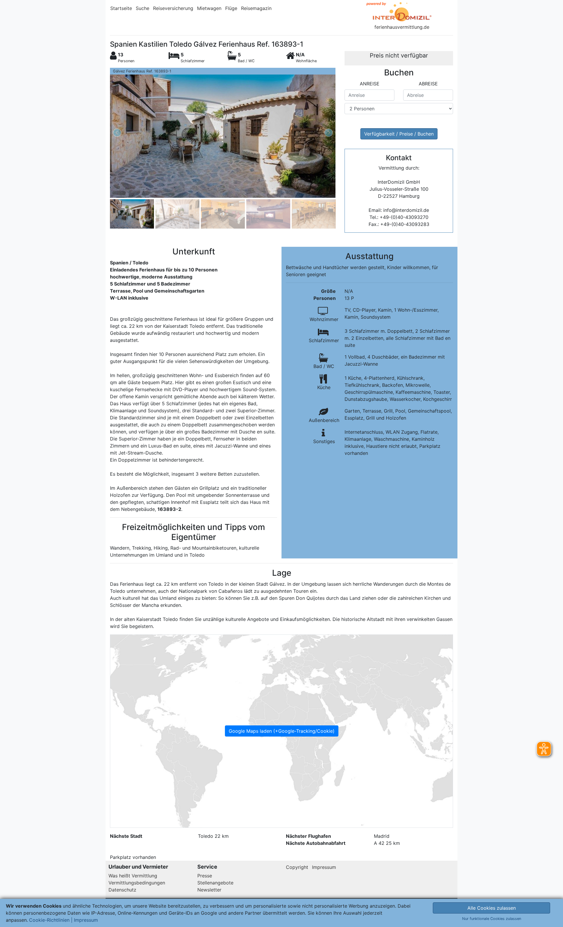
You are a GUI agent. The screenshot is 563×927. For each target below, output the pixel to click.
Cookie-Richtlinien (49, 920)
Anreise (369, 84)
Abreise (428, 84)
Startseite (121, 8)
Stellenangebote (215, 883)
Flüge (231, 8)
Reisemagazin (256, 8)
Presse (204, 876)
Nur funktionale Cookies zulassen (491, 918)
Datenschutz (122, 890)
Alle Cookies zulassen (491, 908)
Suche (142, 8)
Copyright (297, 867)
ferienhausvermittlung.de (401, 27)
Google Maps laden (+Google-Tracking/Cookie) (282, 731)
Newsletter (209, 890)
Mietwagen (209, 8)
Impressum (324, 867)
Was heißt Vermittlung (132, 876)
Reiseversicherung (173, 8)
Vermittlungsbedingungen (136, 883)
